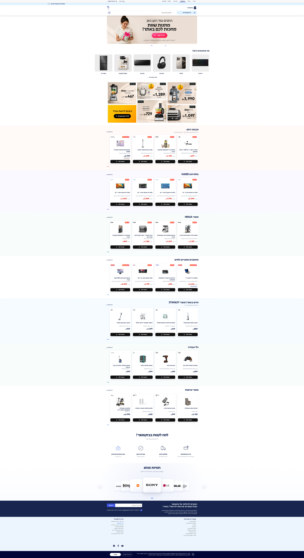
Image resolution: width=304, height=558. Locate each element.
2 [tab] (151, 45)
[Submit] (109, 13)
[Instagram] (114, 546)
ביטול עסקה (120, 523)
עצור (166, 46)
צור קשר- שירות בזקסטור (117, 521)
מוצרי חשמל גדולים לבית (190, 535)
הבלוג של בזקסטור (118, 528)
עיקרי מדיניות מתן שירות (117, 533)
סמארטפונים (193, 521)
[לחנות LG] (152, 485)
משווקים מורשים (119, 526)
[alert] (164, 1)
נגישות (121, 1)
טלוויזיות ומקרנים (191, 530)
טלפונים (194, 526)
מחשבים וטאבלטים (191, 523)
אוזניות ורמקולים (192, 528)
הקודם (301, 31)
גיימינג (194, 525)
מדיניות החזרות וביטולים (117, 525)
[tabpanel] (152, 31)
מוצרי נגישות (191, 390)
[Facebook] (118, 546)
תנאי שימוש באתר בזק (117, 530)
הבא (2, 31)
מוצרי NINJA (191, 217)
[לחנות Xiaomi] (127, 486)
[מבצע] (152, 30)
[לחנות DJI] (176, 486)
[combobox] (140, 13)
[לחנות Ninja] (120, 486)
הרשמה (111, 505)
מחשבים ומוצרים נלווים (186, 260)
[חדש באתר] (152, 102)
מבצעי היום (192, 129)
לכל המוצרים (109, 132)
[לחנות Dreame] (183, 486)
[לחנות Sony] (138, 485)
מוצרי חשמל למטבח (191, 533)
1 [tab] (153, 45)
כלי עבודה (193, 347)
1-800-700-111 (111, 1)
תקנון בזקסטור (119, 532)
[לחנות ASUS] (166, 485)
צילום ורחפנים (192, 532)
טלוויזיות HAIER (189, 174)
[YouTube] (122, 546)
